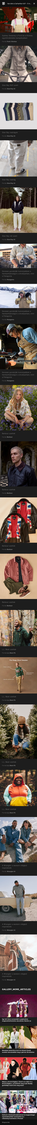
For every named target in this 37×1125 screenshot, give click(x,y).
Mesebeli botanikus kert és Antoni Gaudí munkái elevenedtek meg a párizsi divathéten (18, 1051)
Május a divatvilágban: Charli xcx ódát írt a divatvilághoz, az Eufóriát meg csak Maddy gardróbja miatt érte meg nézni (17, 1083)
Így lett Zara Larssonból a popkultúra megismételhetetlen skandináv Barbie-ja (16, 1020)
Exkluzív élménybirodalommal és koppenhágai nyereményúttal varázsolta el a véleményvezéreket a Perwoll (18, 1116)
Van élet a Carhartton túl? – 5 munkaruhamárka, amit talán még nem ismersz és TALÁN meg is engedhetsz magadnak (19, 4)
